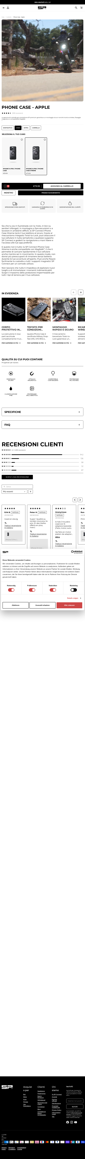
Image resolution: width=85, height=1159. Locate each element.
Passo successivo (51, 193)
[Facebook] (67, 1122)
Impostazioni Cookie (21, 1148)
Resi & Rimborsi (41, 1096)
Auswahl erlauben (42, 605)
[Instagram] (71, 1122)
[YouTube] (75, 1122)
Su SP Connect (57, 1094)
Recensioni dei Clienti (42, 1103)
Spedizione (41, 1091)
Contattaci (41, 1107)
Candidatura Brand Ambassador (42, 1113)
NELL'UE (43, 2)
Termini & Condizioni (11, 1148)
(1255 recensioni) (17, 113)
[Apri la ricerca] (76, 8)
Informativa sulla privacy (74, 1113)
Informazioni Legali (56, 1113)
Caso (18, 128)
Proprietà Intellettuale (56, 1106)
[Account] (8, 8)
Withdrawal (41, 1100)
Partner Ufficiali (54, 1100)
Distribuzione (56, 1103)
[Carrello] (81, 8)
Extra (26, 128)
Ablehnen (15, 605)
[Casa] (42, 8)
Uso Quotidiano (27, 1105)
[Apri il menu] (3, 8)
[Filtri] (30, 492)
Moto (25, 1097)
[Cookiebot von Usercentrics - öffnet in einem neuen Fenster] (72, 552)
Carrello (36, 128)
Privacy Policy (56, 1110)
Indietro (8, 193)
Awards (54, 1097)
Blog (39, 1109)
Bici (24, 1094)
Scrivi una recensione (17, 477)
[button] (42, 455)
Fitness (25, 1102)
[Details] (22, 140)
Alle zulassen (69, 605)
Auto (25, 1099)
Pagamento (41, 1093)
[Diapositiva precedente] (73, 292)
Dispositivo (7, 128)
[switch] (32, 590)
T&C (53, 1116)
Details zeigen (72, 598)
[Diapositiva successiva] (80, 292)
